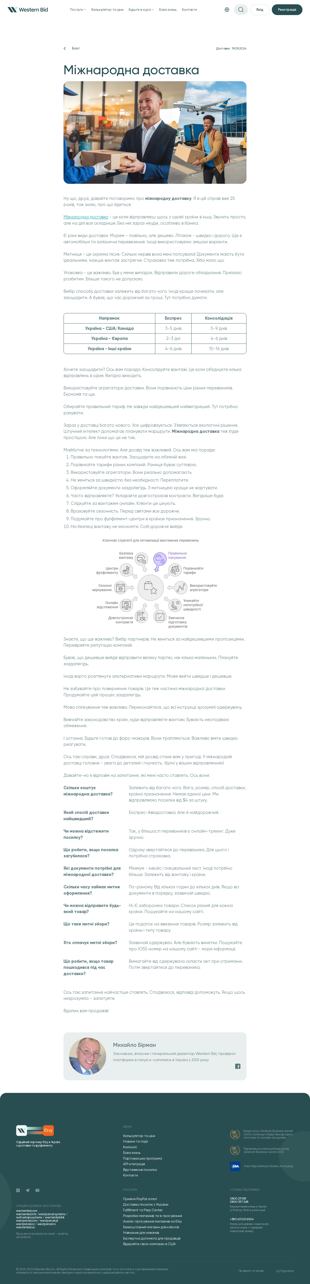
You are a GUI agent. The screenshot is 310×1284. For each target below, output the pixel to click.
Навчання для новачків (141, 1233)
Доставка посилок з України (145, 1204)
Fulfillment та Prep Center (143, 1210)
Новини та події (135, 1141)
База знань (168, 10)
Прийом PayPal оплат (140, 1199)
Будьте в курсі (140, 10)
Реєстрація (287, 10)
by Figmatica (285, 1271)
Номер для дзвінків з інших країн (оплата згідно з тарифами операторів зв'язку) (249, 1228)
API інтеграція (134, 1164)
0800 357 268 (239, 1202)
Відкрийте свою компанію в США (149, 1244)
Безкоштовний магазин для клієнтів (151, 1227)
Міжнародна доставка (86, 216)
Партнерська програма (142, 1158)
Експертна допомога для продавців (151, 1238)
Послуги (76, 10)
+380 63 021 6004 (242, 1219)
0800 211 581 (238, 1198)
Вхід (260, 10)
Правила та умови (251, 1271)
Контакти (189, 10)
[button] (78, 10)
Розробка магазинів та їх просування (152, 1216)
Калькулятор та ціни (107, 10)
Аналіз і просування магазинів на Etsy (152, 1221)
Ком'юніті (130, 1147)
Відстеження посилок (140, 1170)
